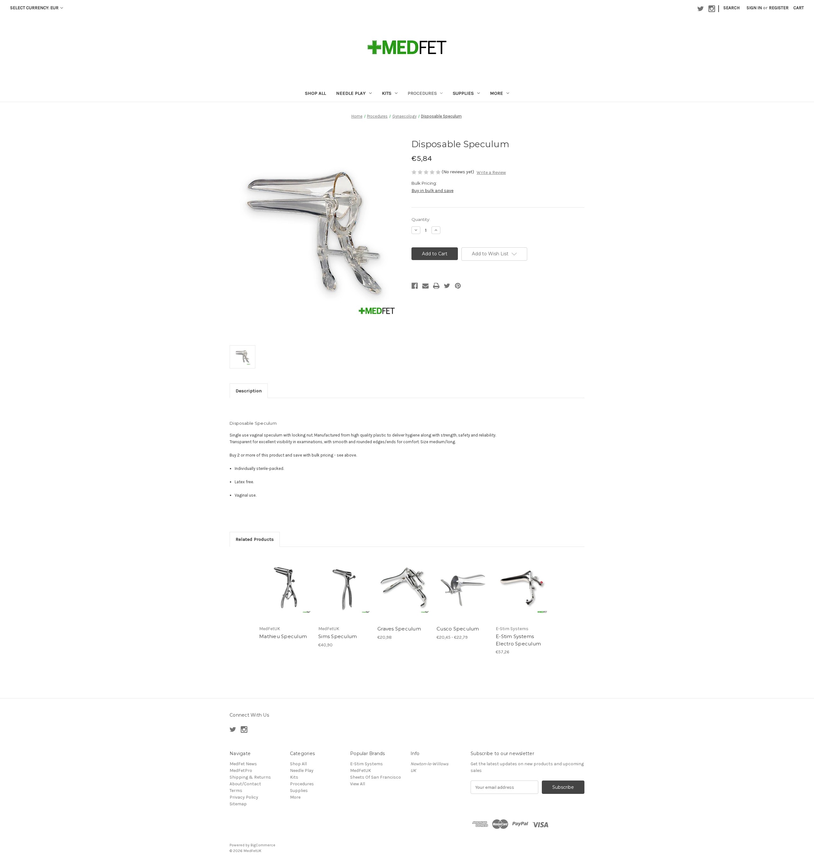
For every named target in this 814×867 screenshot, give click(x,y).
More (496, 93)
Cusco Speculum (458, 629)
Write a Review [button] (491, 172)
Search (731, 7)
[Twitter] (447, 285)
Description (249, 391)
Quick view (285, 587)
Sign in (754, 7)
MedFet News (243, 764)
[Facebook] (414, 285)
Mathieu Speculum (283, 636)
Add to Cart (344, 593)
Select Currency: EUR (34, 7)
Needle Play (351, 93)
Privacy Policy (244, 797)
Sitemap (238, 804)
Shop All (315, 93)
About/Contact (245, 784)
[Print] (436, 285)
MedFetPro (241, 770)
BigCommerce (263, 845)
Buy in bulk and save (432, 190)
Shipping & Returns (250, 777)
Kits (386, 93)
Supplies (463, 93)
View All (357, 784)
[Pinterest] (458, 285)
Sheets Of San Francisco (375, 777)
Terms (236, 790)
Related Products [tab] (255, 539)
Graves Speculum (399, 629)
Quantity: (420, 219)
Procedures (422, 93)
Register (779, 7)
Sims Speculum (337, 636)
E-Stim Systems (366, 764)
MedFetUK (360, 770)
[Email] (425, 285)
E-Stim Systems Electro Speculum (518, 640)
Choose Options (463, 593)
